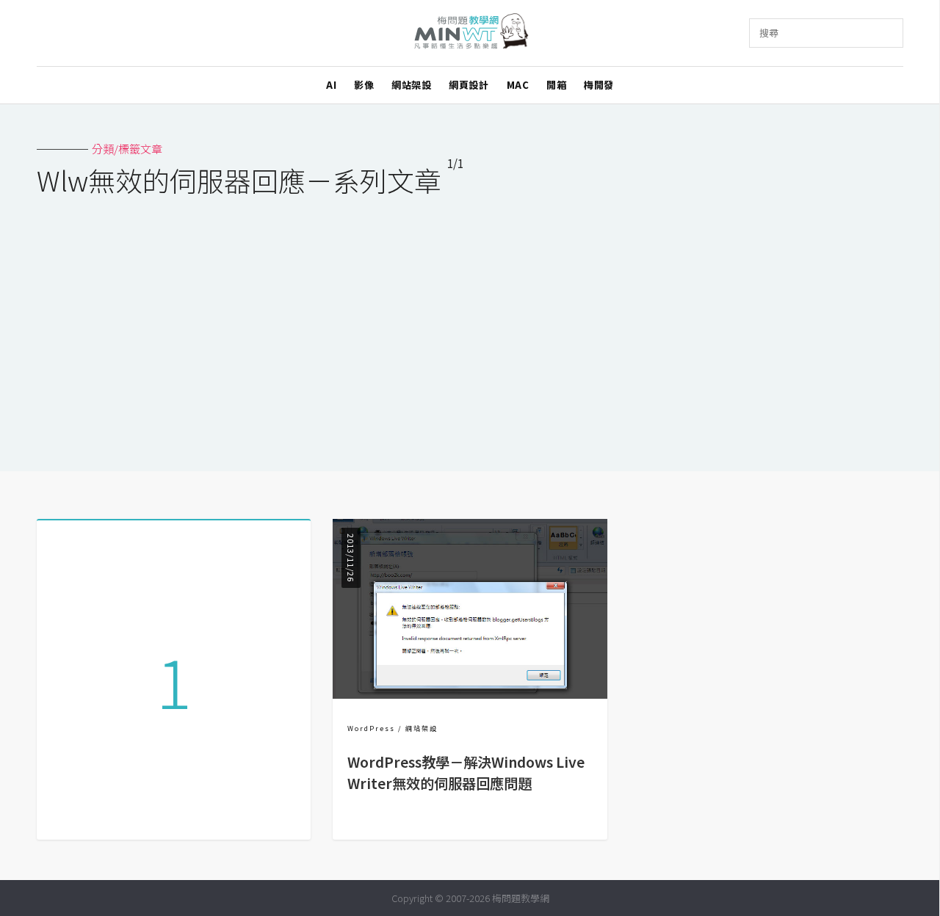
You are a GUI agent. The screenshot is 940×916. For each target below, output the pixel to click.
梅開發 (599, 85)
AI (331, 85)
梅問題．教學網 (470, 33)
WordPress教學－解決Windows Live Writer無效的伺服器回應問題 (466, 772)
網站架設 (411, 85)
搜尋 (768, 33)
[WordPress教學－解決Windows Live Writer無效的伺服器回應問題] (470, 694)
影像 (364, 85)
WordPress (371, 728)
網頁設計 (468, 85)
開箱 (556, 85)
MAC (518, 85)
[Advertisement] (470, 324)
